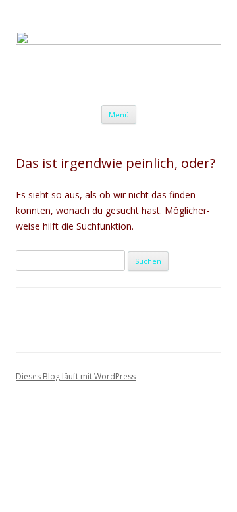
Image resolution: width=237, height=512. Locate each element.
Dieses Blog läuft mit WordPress (76, 376)
